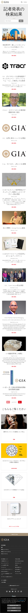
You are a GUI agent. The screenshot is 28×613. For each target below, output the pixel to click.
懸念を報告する (18, 567)
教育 (2, 547)
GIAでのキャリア (18, 563)
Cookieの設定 (3, 582)
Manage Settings (14, 605)
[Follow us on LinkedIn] (9, 591)
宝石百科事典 (3, 545)
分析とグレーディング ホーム (6, 551)
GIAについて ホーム (4, 553)
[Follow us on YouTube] (12, 591)
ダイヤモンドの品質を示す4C (6, 576)
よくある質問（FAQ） (5, 565)
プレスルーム (3, 567)
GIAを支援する (17, 569)
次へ (20, 402)
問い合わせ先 (17, 571)
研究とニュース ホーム (5, 549)
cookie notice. (21, 600)
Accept (14, 607)
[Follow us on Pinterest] (18, 591)
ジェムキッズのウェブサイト (6, 569)
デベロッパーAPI (18, 573)
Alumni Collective (4, 571)
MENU (26, 2)
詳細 (14, 439)
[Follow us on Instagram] (15, 591)
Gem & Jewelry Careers (19, 561)
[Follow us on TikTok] (21, 591)
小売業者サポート (4, 561)
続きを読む (14, 55)
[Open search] (21, 2)
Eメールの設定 (3, 580)
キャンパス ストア (4, 563)
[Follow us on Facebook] (6, 591)
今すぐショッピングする (14, 526)
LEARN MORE (14, 468)
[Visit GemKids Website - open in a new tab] (14, 596)
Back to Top (15, 534)
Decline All (14, 610)
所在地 (16, 565)
